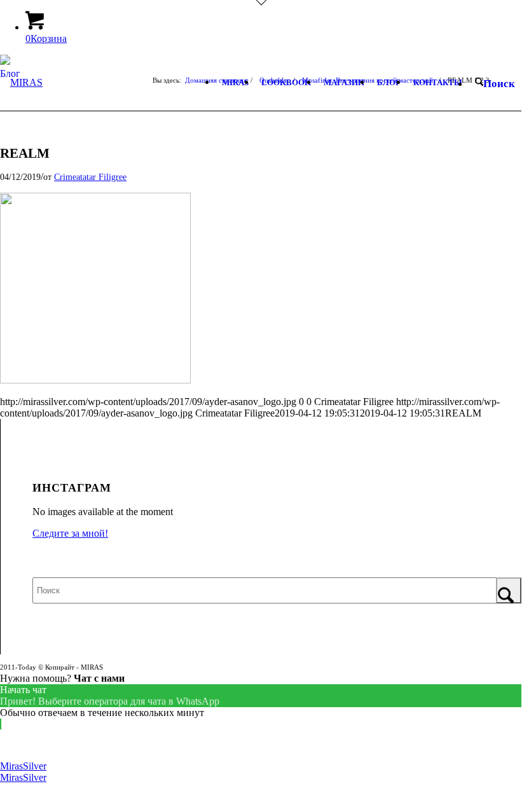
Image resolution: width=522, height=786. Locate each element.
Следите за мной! (70, 533)
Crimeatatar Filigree (90, 177)
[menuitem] (235, 83)
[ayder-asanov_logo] (21, 110)
